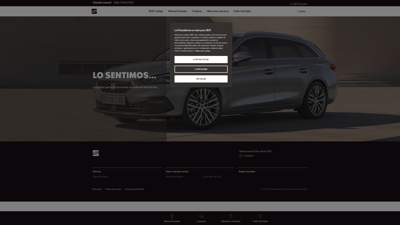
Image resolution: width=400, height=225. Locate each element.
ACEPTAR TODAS (201, 59)
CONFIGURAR (201, 69)
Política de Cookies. (203, 51)
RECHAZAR (201, 79)
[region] (201, 54)
